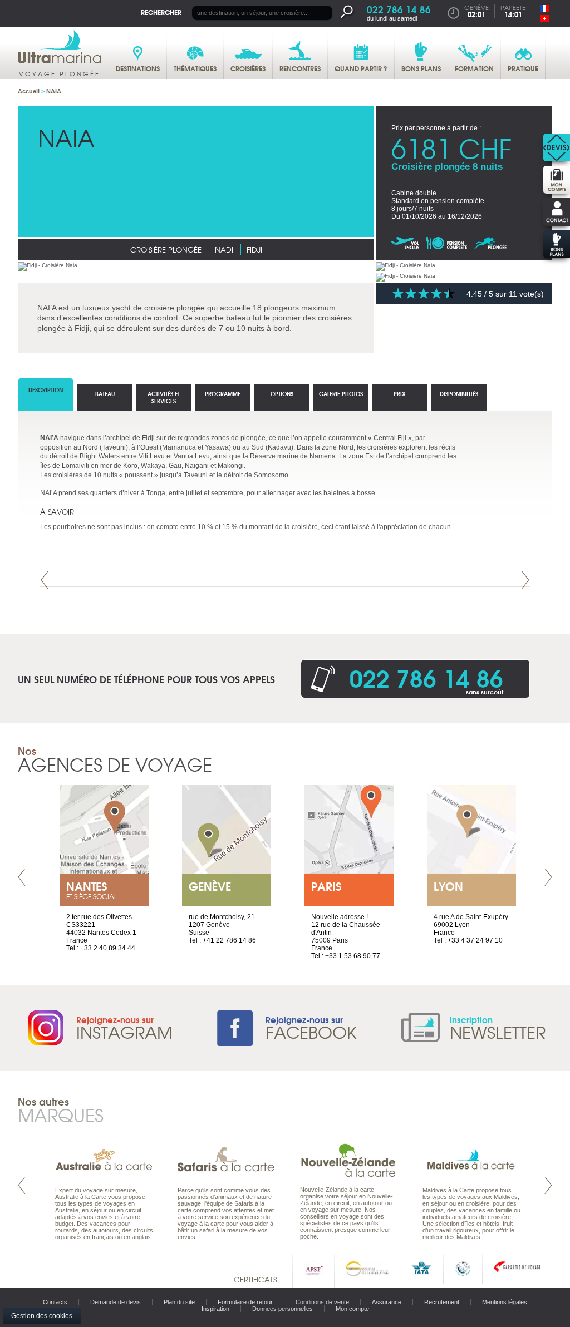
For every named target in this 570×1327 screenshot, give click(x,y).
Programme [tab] (222, 393)
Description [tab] (45, 390)
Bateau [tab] (105, 393)
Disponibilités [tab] (459, 393)
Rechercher (161, 12)
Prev (44, 580)
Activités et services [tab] (164, 397)
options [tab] (282, 393)
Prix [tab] (400, 393)
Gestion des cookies (41, 1316)
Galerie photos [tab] (341, 393)
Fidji (254, 249)
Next (525, 580)
